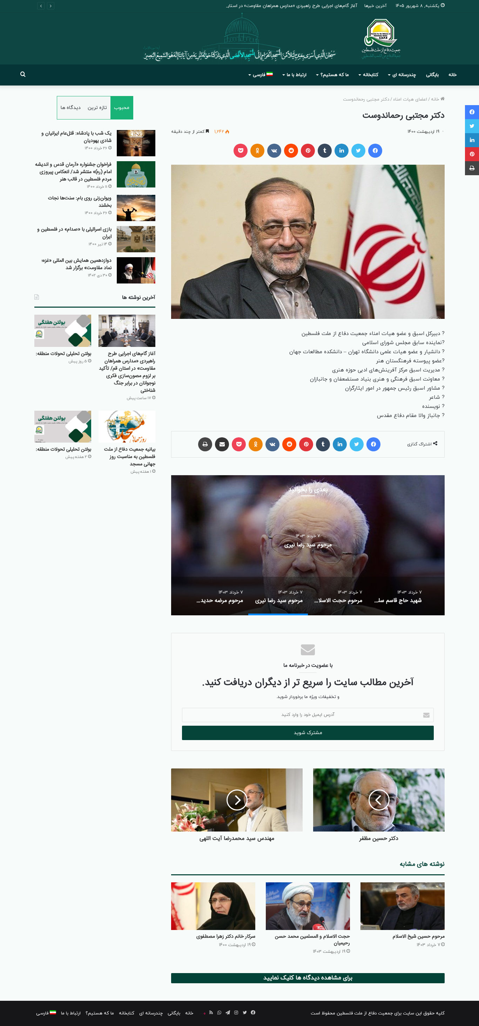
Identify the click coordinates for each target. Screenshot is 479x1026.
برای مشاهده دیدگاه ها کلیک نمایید (307, 978)
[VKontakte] (274, 151)
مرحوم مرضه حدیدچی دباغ (276, 545)
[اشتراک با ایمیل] (222, 444)
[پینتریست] (308, 151)
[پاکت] (241, 151)
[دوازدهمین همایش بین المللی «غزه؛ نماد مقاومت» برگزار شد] (136, 270)
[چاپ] (205, 444)
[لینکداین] (342, 151)
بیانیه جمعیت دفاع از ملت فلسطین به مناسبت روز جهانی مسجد (129, 457)
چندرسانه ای (404, 75)
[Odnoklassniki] (257, 151)
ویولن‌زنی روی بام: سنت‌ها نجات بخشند (80, 202)
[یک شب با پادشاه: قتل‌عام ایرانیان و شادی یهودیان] (136, 143)
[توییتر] (358, 151)
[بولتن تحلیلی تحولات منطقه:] (62, 331)
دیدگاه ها (71, 107)
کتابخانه (370, 75)
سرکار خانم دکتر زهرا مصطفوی (225, 936)
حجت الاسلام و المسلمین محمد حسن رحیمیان (312, 940)
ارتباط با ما (296, 75)
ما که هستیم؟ (335, 75)
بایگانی (432, 75)
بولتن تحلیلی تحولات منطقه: (63, 354)
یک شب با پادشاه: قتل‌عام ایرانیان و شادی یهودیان (76, 137)
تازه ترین (97, 107)
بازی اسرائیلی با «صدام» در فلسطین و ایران (74, 233)
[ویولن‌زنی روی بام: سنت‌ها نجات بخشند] (136, 208)
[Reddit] (291, 151)
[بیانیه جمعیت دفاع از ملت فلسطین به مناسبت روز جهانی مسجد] (127, 427)
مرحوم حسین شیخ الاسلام (419, 936)
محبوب (121, 107)
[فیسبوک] (375, 151)
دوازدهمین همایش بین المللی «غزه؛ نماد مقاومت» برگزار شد (77, 264)
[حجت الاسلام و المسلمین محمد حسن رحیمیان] (308, 906)
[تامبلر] (325, 151)
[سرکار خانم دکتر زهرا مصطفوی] (213, 906)
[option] (276, 545)
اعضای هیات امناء (410, 99)
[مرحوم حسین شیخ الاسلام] (402, 906)
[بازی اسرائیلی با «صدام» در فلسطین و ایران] (136, 239)
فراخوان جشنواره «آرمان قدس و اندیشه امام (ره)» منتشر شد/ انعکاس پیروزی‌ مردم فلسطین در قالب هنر (73, 172)
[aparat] (202, 1013)
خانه (452, 75)
